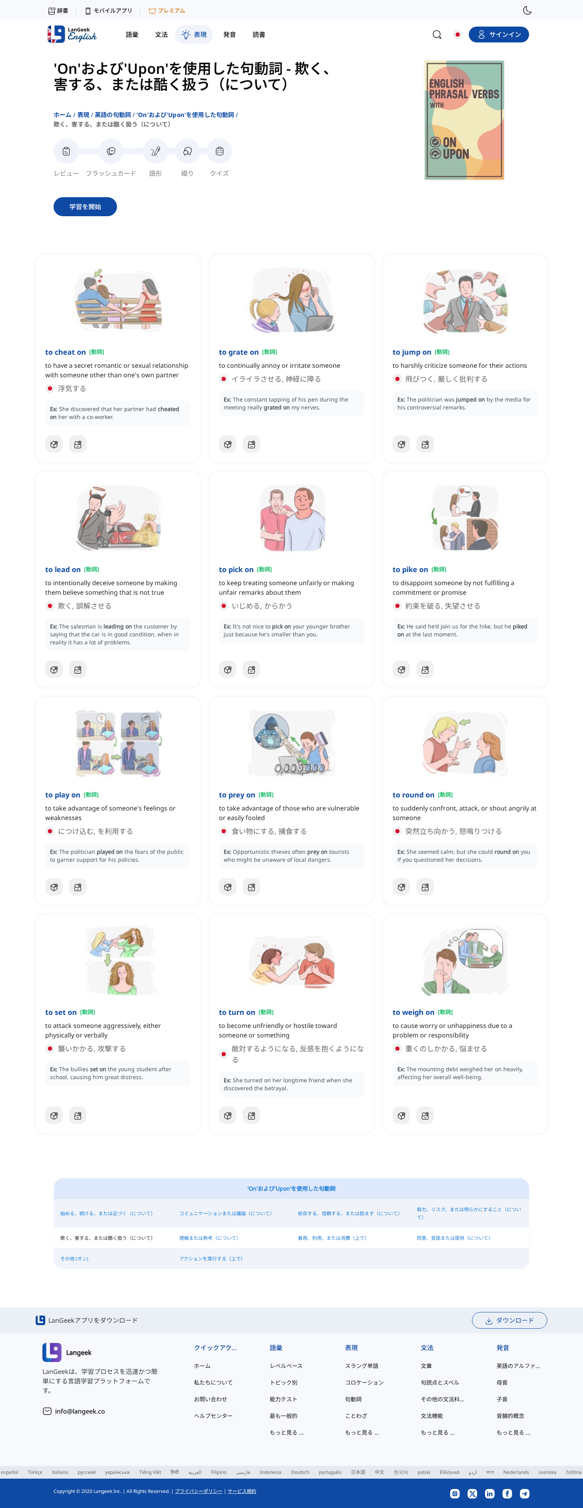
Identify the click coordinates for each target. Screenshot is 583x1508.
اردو (473, 1472)
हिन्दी (175, 1472)
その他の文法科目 (443, 1399)
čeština (574, 1472)
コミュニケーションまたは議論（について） (226, 1213)
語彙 (276, 1347)
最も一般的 (283, 1416)
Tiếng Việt (150, 1472)
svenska (547, 1472)
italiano (60, 1472)
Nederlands (516, 1472)
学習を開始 (85, 206)
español (9, 1472)
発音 (503, 1347)
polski (424, 1472)
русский (87, 1472)
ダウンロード (515, 1320)
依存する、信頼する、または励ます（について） (350, 1213)
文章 (426, 1366)
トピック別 (283, 1382)
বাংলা (490, 1472)
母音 (502, 1382)
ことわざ (356, 1416)
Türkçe (35, 1472)
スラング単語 (361, 1366)
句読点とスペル (440, 1382)
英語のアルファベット (519, 1366)
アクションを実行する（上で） (212, 1258)
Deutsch (300, 1472)
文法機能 (432, 1416)
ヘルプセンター (213, 1416)
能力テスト (283, 1399)
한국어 (401, 1472)
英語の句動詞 (113, 115)
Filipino (218, 1472)
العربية (194, 1472)
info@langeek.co (80, 1411)
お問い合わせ (210, 1399)
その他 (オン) (74, 1258)
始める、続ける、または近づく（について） (107, 1213)
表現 (83, 115)
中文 (379, 1472)
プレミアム (171, 10)
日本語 (358, 1472)
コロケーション (364, 1382)
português (330, 1472)
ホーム (62, 115)
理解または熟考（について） (210, 1238)
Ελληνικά (449, 1472)
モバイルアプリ (113, 10)
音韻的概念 (510, 1416)
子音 (502, 1399)
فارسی (243, 1472)
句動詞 (353, 1399)
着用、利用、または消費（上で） (333, 1238)
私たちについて (213, 1382)
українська (117, 1472)
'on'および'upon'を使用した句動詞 (185, 115)
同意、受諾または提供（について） (455, 1238)
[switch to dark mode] (527, 10)
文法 (427, 1347)
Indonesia (271, 1472)
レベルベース (286, 1366)
